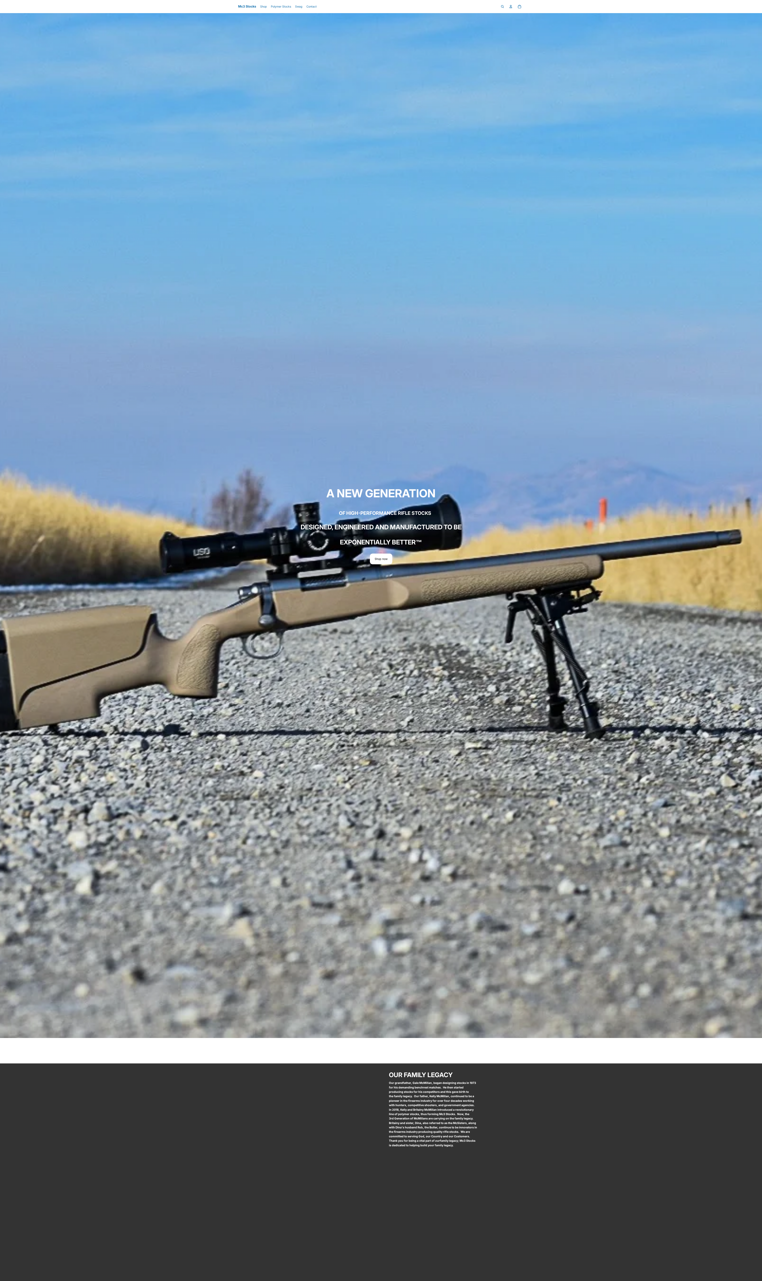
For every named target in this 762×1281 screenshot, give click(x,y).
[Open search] (502, 6)
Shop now (381, 559)
